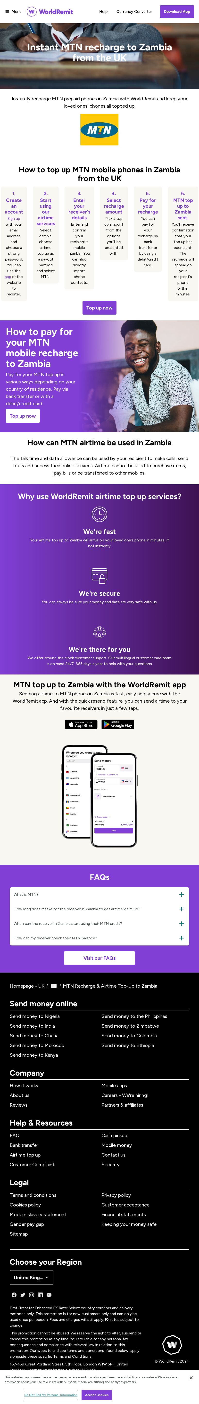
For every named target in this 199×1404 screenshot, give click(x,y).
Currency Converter (134, 11)
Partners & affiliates (122, 1105)
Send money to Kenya (34, 1055)
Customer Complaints (33, 1164)
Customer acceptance (125, 1205)
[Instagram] (31, 1295)
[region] (99, 1387)
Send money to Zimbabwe (130, 1026)
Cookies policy (25, 1205)
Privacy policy (116, 1195)
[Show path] (54, 986)
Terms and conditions (33, 1195)
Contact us (113, 1155)
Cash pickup (114, 1135)
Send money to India (32, 1026)
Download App (177, 11)
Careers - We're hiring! (125, 1095)
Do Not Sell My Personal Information (51, 1395)
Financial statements (123, 1214)
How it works (24, 1085)
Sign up (14, 218)
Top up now (99, 308)
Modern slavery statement (38, 1214)
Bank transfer (24, 1145)
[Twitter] (22, 1295)
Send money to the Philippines (134, 1016)
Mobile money (116, 1145)
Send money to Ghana (34, 1036)
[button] (99, 894)
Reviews (18, 1105)
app (8, 276)
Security (110, 1164)
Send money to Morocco (37, 1045)
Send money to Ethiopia (127, 1045)
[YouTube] (49, 1295)
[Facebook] (14, 1295)
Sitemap (19, 1234)
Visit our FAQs (99, 958)
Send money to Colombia (129, 1036)
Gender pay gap (27, 1224)
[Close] (191, 1377)
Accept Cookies (96, 1395)
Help (103, 11)
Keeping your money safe (129, 1224)
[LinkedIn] (40, 1295)
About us (19, 1095)
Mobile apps (114, 1085)
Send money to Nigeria (35, 1016)
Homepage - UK (27, 986)
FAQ (15, 1135)
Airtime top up (25, 1155)
